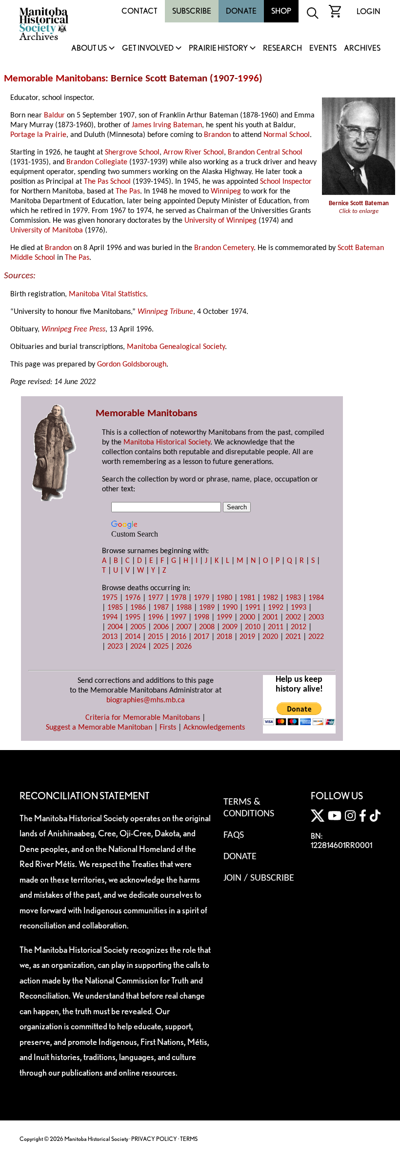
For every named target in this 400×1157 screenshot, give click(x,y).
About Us (89, 48)
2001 (270, 617)
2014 (132, 637)
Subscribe (191, 11)
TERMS (189, 1138)
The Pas (128, 191)
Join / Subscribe (258, 878)
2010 (252, 627)
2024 (138, 647)
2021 (293, 637)
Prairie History (218, 48)
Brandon (217, 135)
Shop (281, 11)
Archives (362, 48)
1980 (224, 598)
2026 (184, 647)
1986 (138, 608)
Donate (241, 11)
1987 (161, 608)
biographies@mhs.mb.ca (145, 700)
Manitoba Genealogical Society (176, 347)
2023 (115, 647)
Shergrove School (132, 152)
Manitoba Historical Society (166, 442)
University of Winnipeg (220, 221)
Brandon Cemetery (224, 248)
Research (282, 48)
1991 (252, 608)
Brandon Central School (265, 152)
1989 (207, 608)
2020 (270, 637)
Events (323, 48)
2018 (224, 637)
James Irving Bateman (167, 125)
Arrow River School (193, 152)
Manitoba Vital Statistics (107, 294)
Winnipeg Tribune (165, 312)
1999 (224, 617)
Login (368, 11)
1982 (270, 598)
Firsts (168, 728)
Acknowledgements (214, 728)
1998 (201, 617)
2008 (207, 627)
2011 (275, 627)
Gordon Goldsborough (131, 364)
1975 (110, 598)
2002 (293, 617)
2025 (161, 647)
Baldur (54, 115)
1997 (178, 617)
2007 (184, 627)
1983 (293, 598)
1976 (132, 598)
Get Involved (148, 48)
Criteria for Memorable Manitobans (142, 718)
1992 (275, 608)
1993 (298, 608)
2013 (110, 637)
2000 (247, 617)
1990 (230, 608)
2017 (201, 637)
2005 (138, 627)
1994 (110, 617)
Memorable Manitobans (54, 79)
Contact (139, 11)
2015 (155, 637)
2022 (316, 637)
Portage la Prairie (38, 135)
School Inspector (286, 182)
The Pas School (107, 182)
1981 (247, 598)
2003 (316, 617)
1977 (155, 598)
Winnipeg (226, 191)
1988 (184, 608)
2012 (298, 627)
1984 (316, 598)
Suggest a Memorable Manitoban (99, 728)
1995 (132, 617)
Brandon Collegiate (96, 162)
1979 (201, 598)
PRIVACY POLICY (154, 1138)
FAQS (233, 835)
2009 (230, 627)
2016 (178, 637)
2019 (247, 637)
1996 (248, 79)
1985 (115, 608)
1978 (178, 598)
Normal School (286, 135)
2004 (115, 627)
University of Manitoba (46, 230)
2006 (161, 627)
